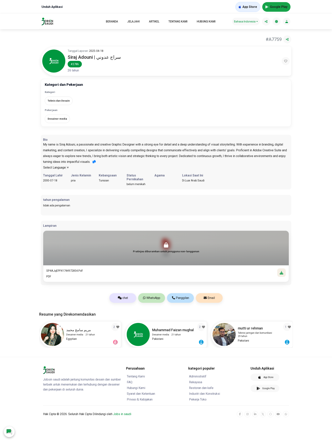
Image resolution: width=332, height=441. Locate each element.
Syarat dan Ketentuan (141, 393)
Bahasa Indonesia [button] (245, 21)
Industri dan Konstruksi (204, 393)
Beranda (112, 21)
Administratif (197, 376)
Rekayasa (195, 382)
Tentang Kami (178, 21)
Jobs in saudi (122, 414)
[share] (266, 21)
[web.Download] (281, 272)
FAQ (129, 382)
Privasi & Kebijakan (140, 399)
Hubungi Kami (206, 21)
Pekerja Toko (198, 399)
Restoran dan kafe (201, 388)
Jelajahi (133, 21)
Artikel (154, 21)
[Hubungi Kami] (9, 431)
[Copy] (94, 161)
